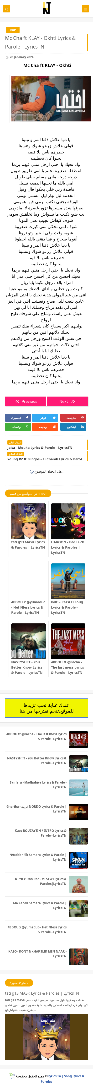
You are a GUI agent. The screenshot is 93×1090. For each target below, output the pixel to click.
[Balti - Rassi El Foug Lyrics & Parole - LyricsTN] (68, 581)
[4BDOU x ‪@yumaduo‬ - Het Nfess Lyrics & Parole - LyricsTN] (28, 581)
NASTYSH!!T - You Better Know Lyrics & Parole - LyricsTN (26, 667)
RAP (13, 30)
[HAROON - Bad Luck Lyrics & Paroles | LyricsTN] (68, 521)
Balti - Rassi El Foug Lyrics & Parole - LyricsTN (67, 607)
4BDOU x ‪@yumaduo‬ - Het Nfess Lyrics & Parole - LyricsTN (28, 607)
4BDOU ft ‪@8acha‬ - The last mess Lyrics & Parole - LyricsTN (67, 667)
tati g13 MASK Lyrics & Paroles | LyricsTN (42, 993)
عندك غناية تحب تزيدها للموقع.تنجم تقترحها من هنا (47, 708)
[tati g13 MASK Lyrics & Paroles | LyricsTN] (28, 521)
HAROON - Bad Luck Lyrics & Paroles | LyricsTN (67, 547)
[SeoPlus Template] (12, 1076)
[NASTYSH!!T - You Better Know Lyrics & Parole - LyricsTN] (28, 641)
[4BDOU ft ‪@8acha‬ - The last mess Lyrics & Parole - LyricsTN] (68, 641)
